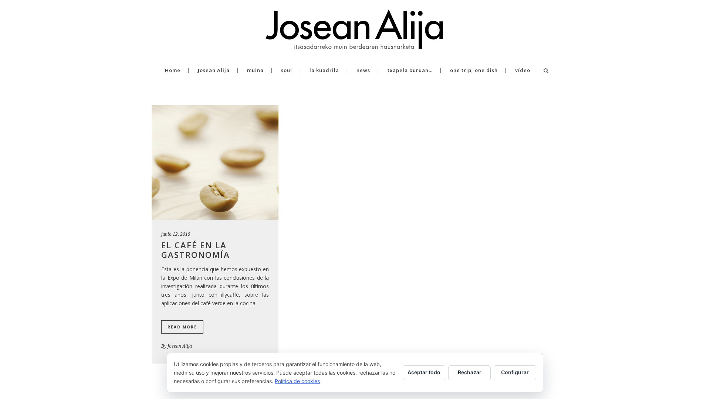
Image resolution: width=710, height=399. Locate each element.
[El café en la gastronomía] (215, 162)
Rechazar (469, 372)
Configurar (515, 372)
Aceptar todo (424, 372)
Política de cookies (297, 381)
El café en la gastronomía (195, 249)
